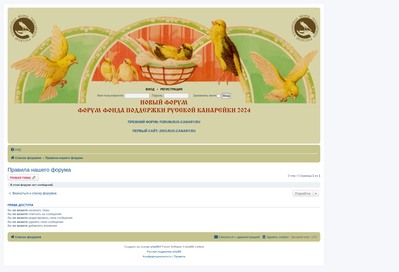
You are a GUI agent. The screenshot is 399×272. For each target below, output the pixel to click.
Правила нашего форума (39, 170)
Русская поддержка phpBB (164, 251)
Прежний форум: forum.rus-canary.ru (164, 122)
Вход (150, 89)
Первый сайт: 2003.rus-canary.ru (164, 131)
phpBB (155, 246)
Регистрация (171, 89)
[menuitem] (15, 149)
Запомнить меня (205, 95)
